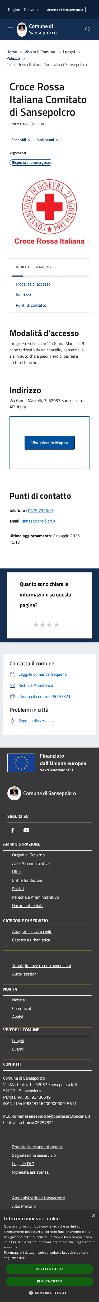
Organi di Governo (28, 855)
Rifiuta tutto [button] (49, 1281)
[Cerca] (88, 29)
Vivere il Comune (40, 52)
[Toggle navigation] (10, 29)
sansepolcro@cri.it (38, 521)
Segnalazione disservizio (34, 1155)
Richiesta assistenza (30, 1172)
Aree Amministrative (31, 863)
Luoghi (69, 52)
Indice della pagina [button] (33, 267)
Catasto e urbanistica (31, 940)
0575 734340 (40, 510)
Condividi (19, 140)
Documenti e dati (27, 905)
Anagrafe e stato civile (32, 931)
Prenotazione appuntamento (37, 1147)
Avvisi (17, 1017)
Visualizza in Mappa (49, 443)
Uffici (16, 872)
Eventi (18, 1049)
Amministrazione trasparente (38, 1197)
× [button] (93, 1216)
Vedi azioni (46, 140)
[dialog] (49, 1256)
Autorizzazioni (25, 974)
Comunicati (22, 1008)
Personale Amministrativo (35, 897)
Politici (18, 888)
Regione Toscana (23, 9)
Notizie (18, 1000)
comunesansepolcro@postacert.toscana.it (51, 1116)
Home (11, 52)
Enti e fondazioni (27, 880)
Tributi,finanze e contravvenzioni (41, 965)
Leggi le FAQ (23, 1163)
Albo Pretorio (24, 1206)
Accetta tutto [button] (49, 1269)
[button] (49, 1293)
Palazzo (13, 58)
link (22, 1258)
